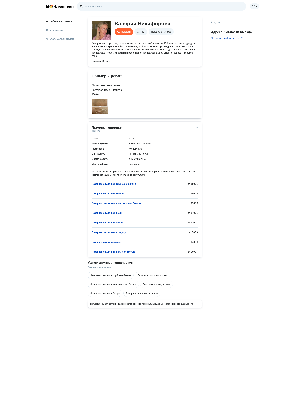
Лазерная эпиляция (99, 267)
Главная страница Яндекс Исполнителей (60, 6)
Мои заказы (56, 30)
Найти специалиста (61, 21)
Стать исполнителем (62, 39)
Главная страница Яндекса (47, 6)
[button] (124, 31)
